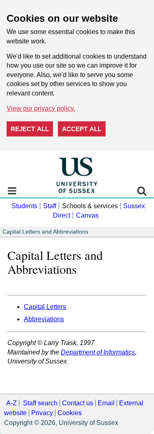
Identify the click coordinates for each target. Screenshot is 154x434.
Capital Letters (45, 306)
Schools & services (90, 205)
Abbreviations (44, 319)
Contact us (77, 403)
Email (106, 403)
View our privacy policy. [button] (41, 108)
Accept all (81, 128)
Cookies (69, 412)
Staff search (40, 403)
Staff (49, 205)
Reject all (30, 128)
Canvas (87, 215)
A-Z (11, 403)
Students (24, 205)
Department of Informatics (98, 352)
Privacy (42, 412)
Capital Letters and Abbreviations (45, 232)
